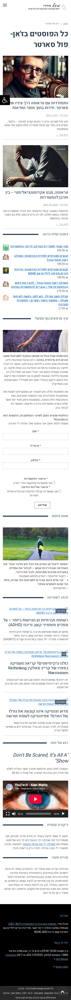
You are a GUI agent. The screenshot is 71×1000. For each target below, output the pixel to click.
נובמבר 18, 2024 (50, 204)
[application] (35, 799)
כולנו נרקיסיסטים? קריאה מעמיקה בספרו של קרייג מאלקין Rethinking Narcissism (38, 668)
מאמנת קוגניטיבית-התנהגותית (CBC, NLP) (32, 923)
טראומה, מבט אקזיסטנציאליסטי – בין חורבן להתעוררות (36, 194)
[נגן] (63, 814)
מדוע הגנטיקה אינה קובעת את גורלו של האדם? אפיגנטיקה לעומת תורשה (37, 713)
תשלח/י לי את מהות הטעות (39, 844)
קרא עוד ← (62, 135)
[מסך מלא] (8, 814)
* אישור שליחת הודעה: (35, 487)
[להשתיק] (14, 814)
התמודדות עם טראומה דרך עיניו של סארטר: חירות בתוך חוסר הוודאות (38, 105)
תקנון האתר (61, 966)
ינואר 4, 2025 (52, 115)
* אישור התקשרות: (35, 478)
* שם (35, 431)
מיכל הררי (63, 115)
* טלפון (35, 460)
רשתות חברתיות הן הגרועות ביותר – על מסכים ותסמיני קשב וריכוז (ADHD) (35, 622)
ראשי (65, 23)
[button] (5, 100)
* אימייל (35, 445)
